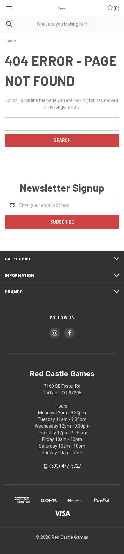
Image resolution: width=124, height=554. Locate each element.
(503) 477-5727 (65, 466)
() (116, 8)
